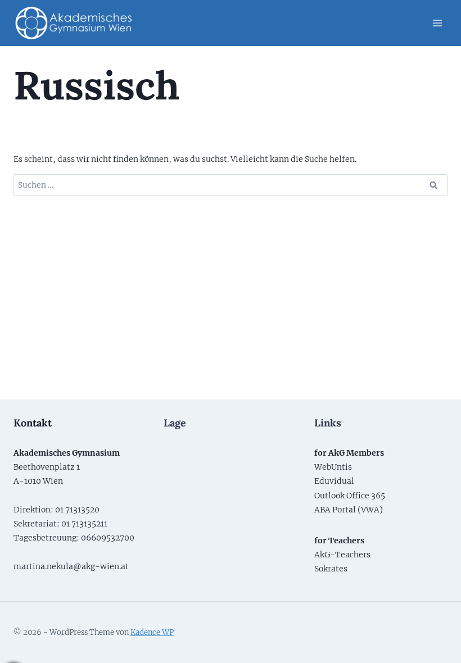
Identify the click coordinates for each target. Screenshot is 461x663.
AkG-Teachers (342, 555)
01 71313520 (77, 510)
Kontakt (32, 422)
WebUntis (333, 467)
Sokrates (330, 569)
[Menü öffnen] (437, 22)
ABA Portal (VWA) (348, 510)
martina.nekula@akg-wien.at (71, 566)
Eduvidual (334, 481)
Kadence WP (152, 632)
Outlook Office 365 (349, 496)
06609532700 (107, 538)
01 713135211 (84, 524)
